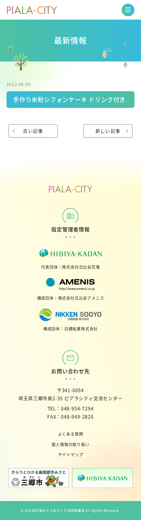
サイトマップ (70, 454)
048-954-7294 (77, 408)
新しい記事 (108, 130)
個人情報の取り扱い (70, 444)
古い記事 (33, 130)
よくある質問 (70, 434)
